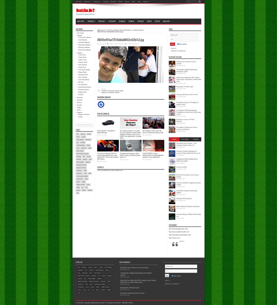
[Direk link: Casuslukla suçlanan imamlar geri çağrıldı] (172, 193)
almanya (83, 134)
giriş (113, 170)
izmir (90, 159)
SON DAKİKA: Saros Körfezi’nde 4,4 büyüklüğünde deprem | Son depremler (153, 155)
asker (78, 136)
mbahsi (104, 43)
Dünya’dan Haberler (84, 45)
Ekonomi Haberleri (84, 47)
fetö (84, 156)
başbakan (88, 139)
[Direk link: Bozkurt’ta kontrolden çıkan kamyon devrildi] (172, 177)
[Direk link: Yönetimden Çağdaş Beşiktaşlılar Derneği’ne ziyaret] (172, 72)
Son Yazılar (185, 139)
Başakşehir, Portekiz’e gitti (184, 86)
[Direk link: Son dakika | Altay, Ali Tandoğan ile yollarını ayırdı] (172, 105)
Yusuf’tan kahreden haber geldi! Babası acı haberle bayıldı (125, 30)
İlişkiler (84, 190)
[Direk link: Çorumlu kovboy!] (172, 169)
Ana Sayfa (79, 1)
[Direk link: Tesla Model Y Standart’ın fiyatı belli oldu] (108, 123)
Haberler (86, 1)
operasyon (79, 173)
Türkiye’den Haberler (84, 37)
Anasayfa (102, 30)
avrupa (83, 136)
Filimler (120, 1)
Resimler (113, 1)
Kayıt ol (173, 48)
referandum (80, 179)
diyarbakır (84, 148)
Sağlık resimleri (81, 184)
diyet (90, 148)
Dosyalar (106, 1)
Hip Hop (80, 82)
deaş (78, 148)
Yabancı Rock (82, 62)
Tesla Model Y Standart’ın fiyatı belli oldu (106, 131)
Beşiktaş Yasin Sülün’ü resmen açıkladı (134, 267)
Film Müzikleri (82, 84)
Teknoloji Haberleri (84, 42)
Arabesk (81, 94)
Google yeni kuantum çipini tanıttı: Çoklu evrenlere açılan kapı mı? (130, 155)
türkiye (78, 190)
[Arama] (199, 1)
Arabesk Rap (82, 92)
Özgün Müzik (82, 72)
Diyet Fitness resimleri (82, 153)
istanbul (85, 159)
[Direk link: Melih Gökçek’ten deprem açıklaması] (172, 209)
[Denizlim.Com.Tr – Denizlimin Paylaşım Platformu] (85, 12)
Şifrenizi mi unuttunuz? (178, 51)
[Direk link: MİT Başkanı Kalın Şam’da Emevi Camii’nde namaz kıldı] (153, 123)
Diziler (139, 1)
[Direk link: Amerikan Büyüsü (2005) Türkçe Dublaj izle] (172, 216)
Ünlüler (80, 117)
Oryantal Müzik (83, 74)
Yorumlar (196, 139)
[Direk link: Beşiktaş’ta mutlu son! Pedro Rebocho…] (172, 122)
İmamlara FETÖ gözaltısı (184, 198)
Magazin (145, 1)
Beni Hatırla (183, 44)
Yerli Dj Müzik (82, 65)
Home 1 (182, 241)
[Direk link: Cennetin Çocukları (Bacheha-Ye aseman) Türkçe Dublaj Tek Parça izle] (172, 153)
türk (86, 187)
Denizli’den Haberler (84, 50)
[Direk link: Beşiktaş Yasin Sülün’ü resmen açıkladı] (172, 64)
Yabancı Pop (82, 60)
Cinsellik (83, 142)
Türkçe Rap (82, 55)
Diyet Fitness (80, 151)
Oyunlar (127, 1)
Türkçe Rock (82, 57)
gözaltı (88, 156)
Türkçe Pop (82, 67)
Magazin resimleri (81, 167)
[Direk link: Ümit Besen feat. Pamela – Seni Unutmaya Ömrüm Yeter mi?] (172, 145)
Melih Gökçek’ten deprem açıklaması (188, 206)
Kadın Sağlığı (80, 162)
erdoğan (79, 156)
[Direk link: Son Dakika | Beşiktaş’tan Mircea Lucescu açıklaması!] (172, 129)
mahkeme (79, 170)
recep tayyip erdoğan (82, 176)
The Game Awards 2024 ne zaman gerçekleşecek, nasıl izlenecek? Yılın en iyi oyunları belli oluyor (107, 156)
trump (78, 187)
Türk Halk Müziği (83, 79)
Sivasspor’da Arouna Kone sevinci (187, 94)
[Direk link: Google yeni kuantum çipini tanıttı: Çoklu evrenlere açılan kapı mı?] (131, 145)
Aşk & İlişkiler (80, 139)
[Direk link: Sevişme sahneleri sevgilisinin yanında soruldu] (172, 185)
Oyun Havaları (82, 77)
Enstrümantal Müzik (84, 87)
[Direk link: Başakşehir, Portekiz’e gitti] (172, 89)
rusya (86, 179)
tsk (82, 187)
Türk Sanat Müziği (84, 70)
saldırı (78, 181)
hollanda (79, 159)
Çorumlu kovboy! (181, 167)
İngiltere (90, 190)
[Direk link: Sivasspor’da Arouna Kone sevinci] (172, 97)
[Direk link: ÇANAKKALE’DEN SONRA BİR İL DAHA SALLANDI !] (172, 161)
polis (90, 173)
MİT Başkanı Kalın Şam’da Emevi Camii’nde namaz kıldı (153, 131)
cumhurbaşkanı (81, 145)
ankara (89, 134)
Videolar (96, 1)
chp (78, 142)
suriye (88, 184)
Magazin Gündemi (84, 114)
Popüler (174, 139)
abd (78, 134)
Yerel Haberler (82, 40)
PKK (85, 173)
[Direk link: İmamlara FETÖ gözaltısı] (172, 201)
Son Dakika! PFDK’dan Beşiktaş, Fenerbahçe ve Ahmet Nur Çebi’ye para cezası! (188, 112)
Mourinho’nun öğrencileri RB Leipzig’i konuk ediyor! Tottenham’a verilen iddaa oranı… (188, 79)
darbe (88, 145)
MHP (85, 170)
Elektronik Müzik (83, 89)
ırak (78, 193)
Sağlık (133, 1)
